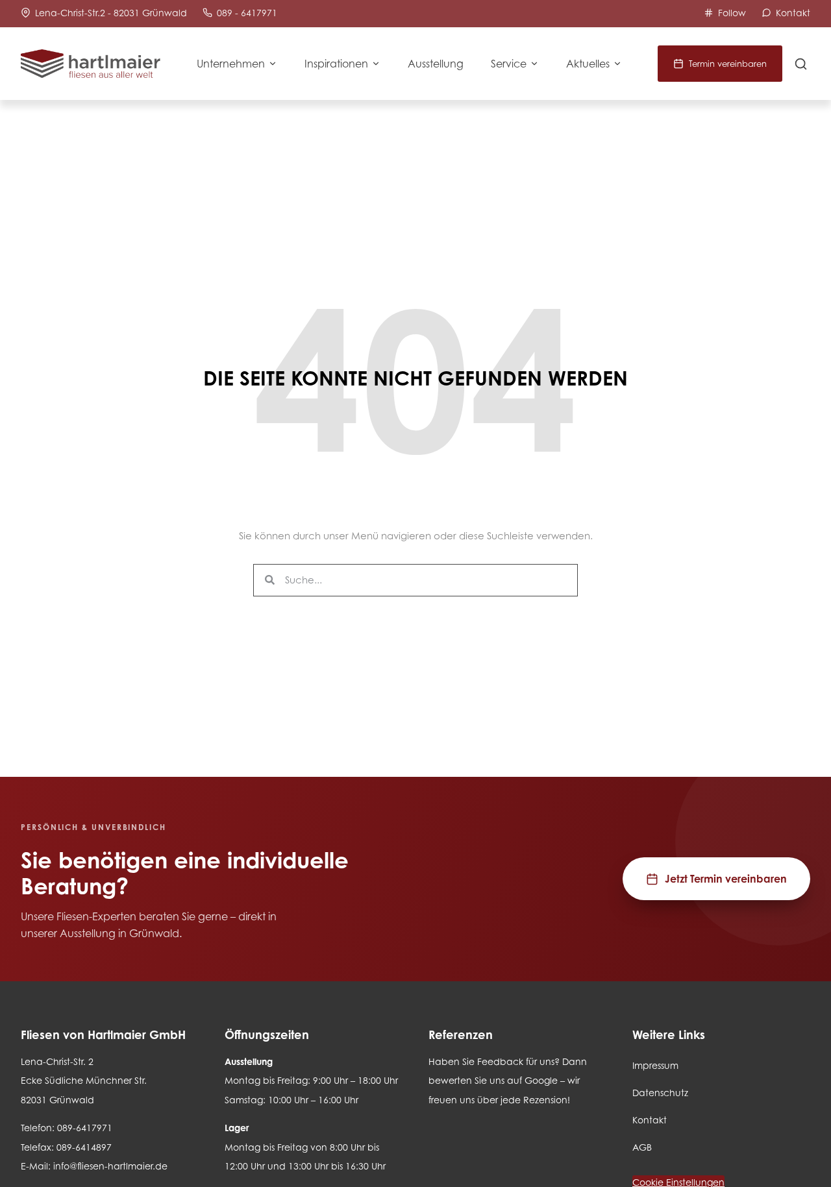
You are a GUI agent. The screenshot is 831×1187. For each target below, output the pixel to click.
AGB (642, 1147)
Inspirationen (336, 63)
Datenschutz (660, 1092)
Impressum (655, 1065)
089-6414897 (84, 1147)
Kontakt (649, 1119)
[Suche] (800, 64)
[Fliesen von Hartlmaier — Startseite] (90, 64)
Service (509, 63)
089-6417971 (84, 1127)
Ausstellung (436, 63)
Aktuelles (588, 63)
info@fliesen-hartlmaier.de (110, 1165)
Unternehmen (231, 63)
